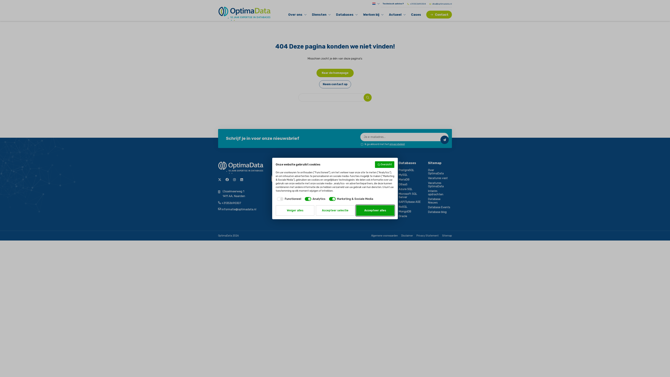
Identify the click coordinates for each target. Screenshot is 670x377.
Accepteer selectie (335, 210)
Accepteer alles (375, 210)
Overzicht (386, 164)
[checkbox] (288, 199)
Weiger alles (295, 210)
